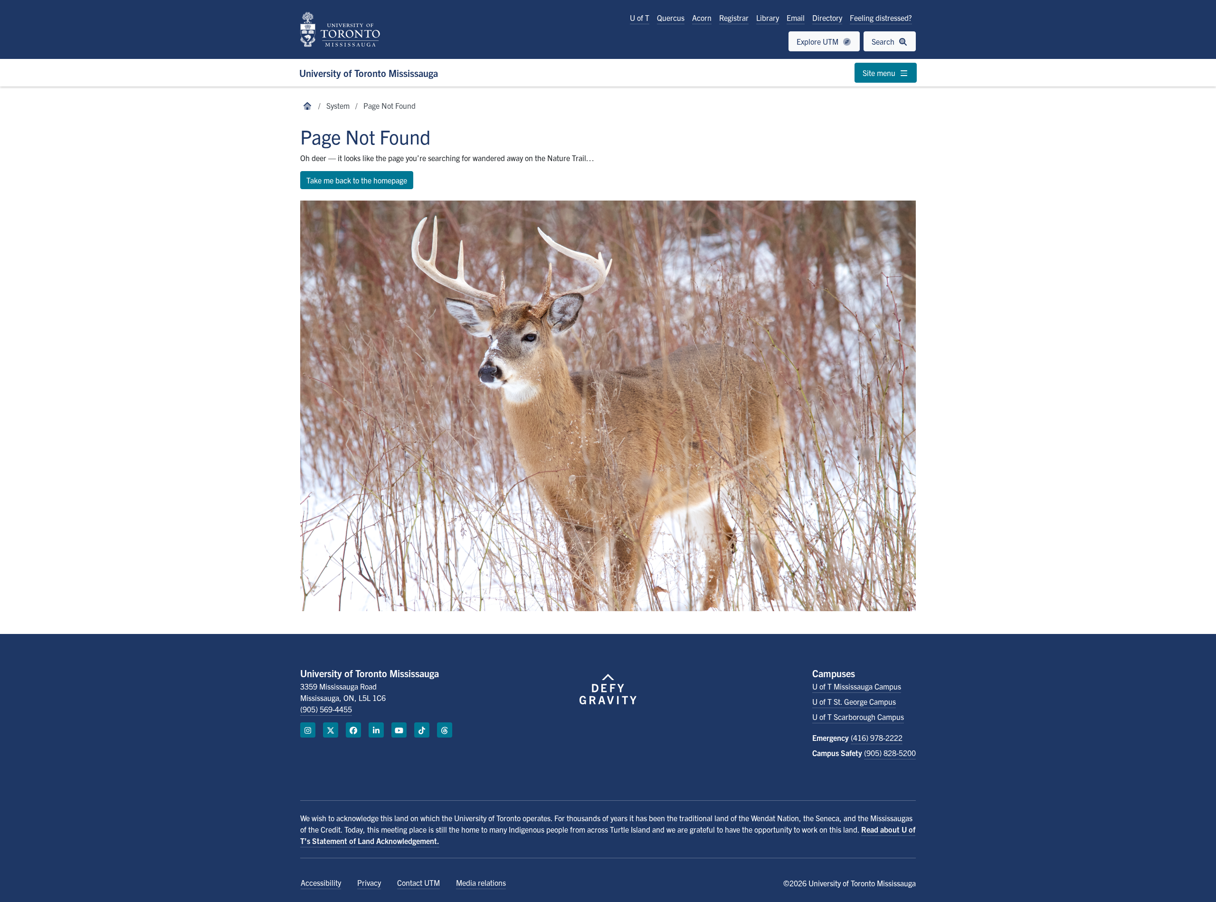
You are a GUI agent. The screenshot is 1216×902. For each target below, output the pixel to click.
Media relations (481, 882)
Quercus (670, 17)
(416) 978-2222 (876, 737)
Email (796, 17)
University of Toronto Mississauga (368, 73)
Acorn (702, 17)
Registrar (734, 17)
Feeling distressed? (881, 17)
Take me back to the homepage (356, 180)
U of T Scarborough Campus (858, 716)
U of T (639, 17)
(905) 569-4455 (326, 709)
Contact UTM (418, 882)
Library (767, 17)
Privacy (369, 882)
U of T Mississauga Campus (856, 686)
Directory (827, 17)
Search (884, 41)
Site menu (880, 72)
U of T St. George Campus (854, 701)
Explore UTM (818, 41)
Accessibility (321, 882)
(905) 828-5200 (890, 753)
